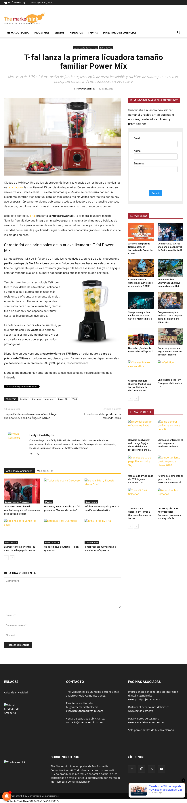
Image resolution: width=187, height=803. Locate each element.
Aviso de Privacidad (16, 692)
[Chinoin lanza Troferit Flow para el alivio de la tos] (170, 368)
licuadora (36, 399)
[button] (178, 33)
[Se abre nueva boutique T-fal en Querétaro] (62, 531)
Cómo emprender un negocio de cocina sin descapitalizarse (170, 351)
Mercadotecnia (18, 32)
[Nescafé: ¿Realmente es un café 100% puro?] (141, 336)
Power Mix (63, 399)
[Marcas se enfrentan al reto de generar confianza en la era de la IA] (170, 428)
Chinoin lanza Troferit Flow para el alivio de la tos (170, 383)
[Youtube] (161, 769)
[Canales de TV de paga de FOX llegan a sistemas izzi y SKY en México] (141, 464)
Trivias (93, 32)
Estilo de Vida (106, 47)
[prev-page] (6, 557)
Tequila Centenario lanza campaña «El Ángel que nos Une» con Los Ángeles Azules (30, 416)
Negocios (76, 32)
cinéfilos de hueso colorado (157, 730)
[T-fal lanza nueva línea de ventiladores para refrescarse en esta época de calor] (22, 491)
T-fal (33, 215)
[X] (39, 454)
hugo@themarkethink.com (82, 707)
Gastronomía (91, 502)
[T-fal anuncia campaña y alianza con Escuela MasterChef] (103, 491)
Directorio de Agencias (119, 32)
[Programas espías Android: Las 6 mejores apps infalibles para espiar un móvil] (170, 300)
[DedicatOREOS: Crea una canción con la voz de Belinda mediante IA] (170, 232)
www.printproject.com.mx (144, 699)
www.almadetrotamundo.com (146, 722)
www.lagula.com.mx (140, 711)
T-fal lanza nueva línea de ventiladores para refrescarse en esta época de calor (22, 510)
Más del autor (45, 471)
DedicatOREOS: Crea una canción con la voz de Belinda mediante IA (170, 247)
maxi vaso (49, 399)
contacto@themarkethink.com (84, 722)
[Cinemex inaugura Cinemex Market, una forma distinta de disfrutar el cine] (141, 369)
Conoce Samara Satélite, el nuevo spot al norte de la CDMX (140, 282)
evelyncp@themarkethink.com (84, 711)
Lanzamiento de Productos (85, 47)
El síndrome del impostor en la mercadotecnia (102, 416)
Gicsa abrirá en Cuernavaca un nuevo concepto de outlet (169, 282)
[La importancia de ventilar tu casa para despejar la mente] (22, 531)
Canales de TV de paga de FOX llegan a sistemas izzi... (140, 479)
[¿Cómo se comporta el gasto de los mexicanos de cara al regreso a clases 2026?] (170, 464)
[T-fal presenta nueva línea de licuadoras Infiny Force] (103, 531)
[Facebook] (132, 769)
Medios (59, 32)
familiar (24, 399)
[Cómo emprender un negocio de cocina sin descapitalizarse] (170, 336)
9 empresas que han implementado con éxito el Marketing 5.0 (140, 315)
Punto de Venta (52, 542)
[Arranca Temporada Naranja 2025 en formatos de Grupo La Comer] (141, 232)
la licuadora (15, 187)
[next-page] (12, 557)
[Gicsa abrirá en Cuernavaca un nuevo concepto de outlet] (170, 268)
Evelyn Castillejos (86, 88)
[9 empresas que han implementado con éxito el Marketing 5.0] (141, 300)
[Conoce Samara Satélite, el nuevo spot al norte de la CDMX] (141, 268)
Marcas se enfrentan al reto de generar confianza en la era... (170, 443)
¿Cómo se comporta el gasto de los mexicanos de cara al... (170, 479)
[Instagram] (32, 454)
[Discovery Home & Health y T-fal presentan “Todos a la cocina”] (62, 491)
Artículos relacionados (19, 471)
